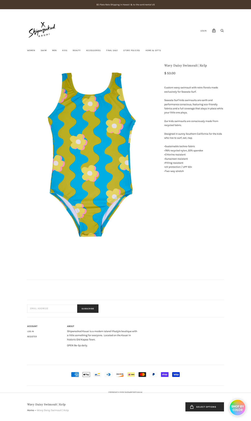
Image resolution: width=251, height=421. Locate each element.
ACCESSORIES (93, 50)
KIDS (64, 50)
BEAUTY (77, 50)
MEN (54, 50)
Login (203, 31)
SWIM (44, 50)
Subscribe (88, 308)
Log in (30, 331)
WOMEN (31, 50)
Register (32, 336)
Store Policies (131, 50)
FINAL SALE (112, 50)
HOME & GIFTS (153, 50)
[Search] (222, 31)
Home (30, 410)
